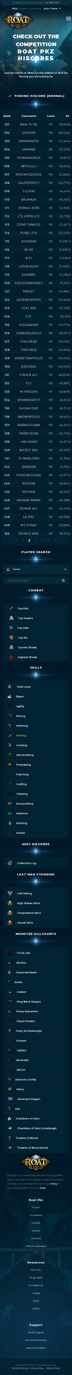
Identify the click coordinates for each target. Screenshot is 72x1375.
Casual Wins (25, 922)
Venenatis (22, 1060)
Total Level (23, 686)
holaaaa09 (28, 325)
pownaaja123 (29, 158)
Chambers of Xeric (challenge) (36, 1128)
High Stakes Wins (28, 903)
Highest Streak (27, 657)
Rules (36, 1300)
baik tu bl (29, 124)
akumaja (28, 199)
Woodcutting (25, 755)
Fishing (21, 735)
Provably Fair (36, 1285)
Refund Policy (53, 1368)
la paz (28, 517)
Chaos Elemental (27, 1011)
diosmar (28, 241)
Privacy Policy (37, 1368)
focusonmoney (29, 283)
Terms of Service (20, 1368)
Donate (36, 1222)
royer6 (28, 483)
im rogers (29, 391)
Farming (21, 823)
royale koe (29, 533)
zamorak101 (29, 141)
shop (42, 1187)
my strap (29, 525)
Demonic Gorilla (25, 1079)
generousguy (28, 333)
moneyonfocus (29, 358)
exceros (28, 366)
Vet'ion (21, 1069)
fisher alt (29, 375)
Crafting (21, 784)
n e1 (29, 258)
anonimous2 (29, 416)
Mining (20, 716)
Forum (36, 1207)
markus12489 (28, 425)
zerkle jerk (28, 208)
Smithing (22, 725)
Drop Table (36, 1277)
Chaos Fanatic (25, 1021)
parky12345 (28, 433)
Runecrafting (24, 803)
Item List (36, 1269)
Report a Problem (36, 1347)
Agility (20, 706)
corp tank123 (29, 224)
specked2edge (29, 174)
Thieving (22, 794)
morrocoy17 (29, 400)
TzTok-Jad (23, 953)
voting (53, 1183)
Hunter (20, 832)
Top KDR (22, 628)
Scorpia (21, 1040)
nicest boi (29, 450)
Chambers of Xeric (28, 1118)
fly (28, 383)
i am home (29, 441)
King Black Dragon (29, 1001)
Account (36, 1238)
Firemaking (23, 764)
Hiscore (36, 1230)
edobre (29, 274)
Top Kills (22, 608)
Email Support (36, 1332)
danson (29, 466)
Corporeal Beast (26, 972)
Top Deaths (25, 618)
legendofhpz (28, 299)
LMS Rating (24, 893)
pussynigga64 (28, 475)
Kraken (21, 992)
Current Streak (27, 647)
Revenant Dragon (29, 1099)
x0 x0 (28, 249)
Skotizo (21, 962)
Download (36, 1215)
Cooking (21, 745)
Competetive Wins (29, 913)
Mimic (20, 1089)
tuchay (28, 191)
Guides (36, 1293)
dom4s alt (29, 508)
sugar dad (28, 408)
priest (29, 291)
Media (36, 1308)
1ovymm (28, 492)
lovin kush (29, 266)
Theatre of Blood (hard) (32, 1147)
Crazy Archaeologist (29, 1030)
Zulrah (18, 982)
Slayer (20, 696)
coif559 (28, 132)
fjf (28, 316)
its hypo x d (28, 216)
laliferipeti (28, 183)
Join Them (51, 8)
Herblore (22, 813)
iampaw (28, 149)
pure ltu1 (28, 233)
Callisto (21, 1050)
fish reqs (28, 341)
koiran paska (29, 500)
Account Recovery (36, 1340)
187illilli (29, 166)
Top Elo (23, 637)
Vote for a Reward (36, 1246)
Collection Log (26, 863)
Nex (17, 1108)
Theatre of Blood (27, 1138)
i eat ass (28, 308)
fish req (28, 350)
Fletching (22, 774)
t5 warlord (28, 458)
